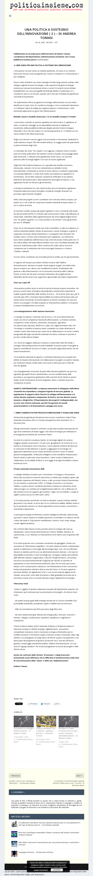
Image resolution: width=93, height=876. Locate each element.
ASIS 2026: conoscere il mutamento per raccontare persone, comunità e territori (49, 843)
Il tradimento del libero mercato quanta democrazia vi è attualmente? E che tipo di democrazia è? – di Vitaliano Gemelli (49, 824)
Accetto (56, 870)
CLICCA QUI (42, 59)
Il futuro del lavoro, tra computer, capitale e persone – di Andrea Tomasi (45, 732)
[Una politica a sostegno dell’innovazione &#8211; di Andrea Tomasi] (24, 721)
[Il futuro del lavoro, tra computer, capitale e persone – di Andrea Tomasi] (46, 721)
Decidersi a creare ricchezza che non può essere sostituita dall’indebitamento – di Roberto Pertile (68, 733)
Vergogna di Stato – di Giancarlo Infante (36, 852)
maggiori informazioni (41, 870)
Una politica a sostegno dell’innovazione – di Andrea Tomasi (24, 730)
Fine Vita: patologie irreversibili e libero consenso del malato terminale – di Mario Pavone (49, 833)
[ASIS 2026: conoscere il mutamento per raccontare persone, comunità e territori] (14, 844)
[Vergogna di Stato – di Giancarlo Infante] (14, 854)
